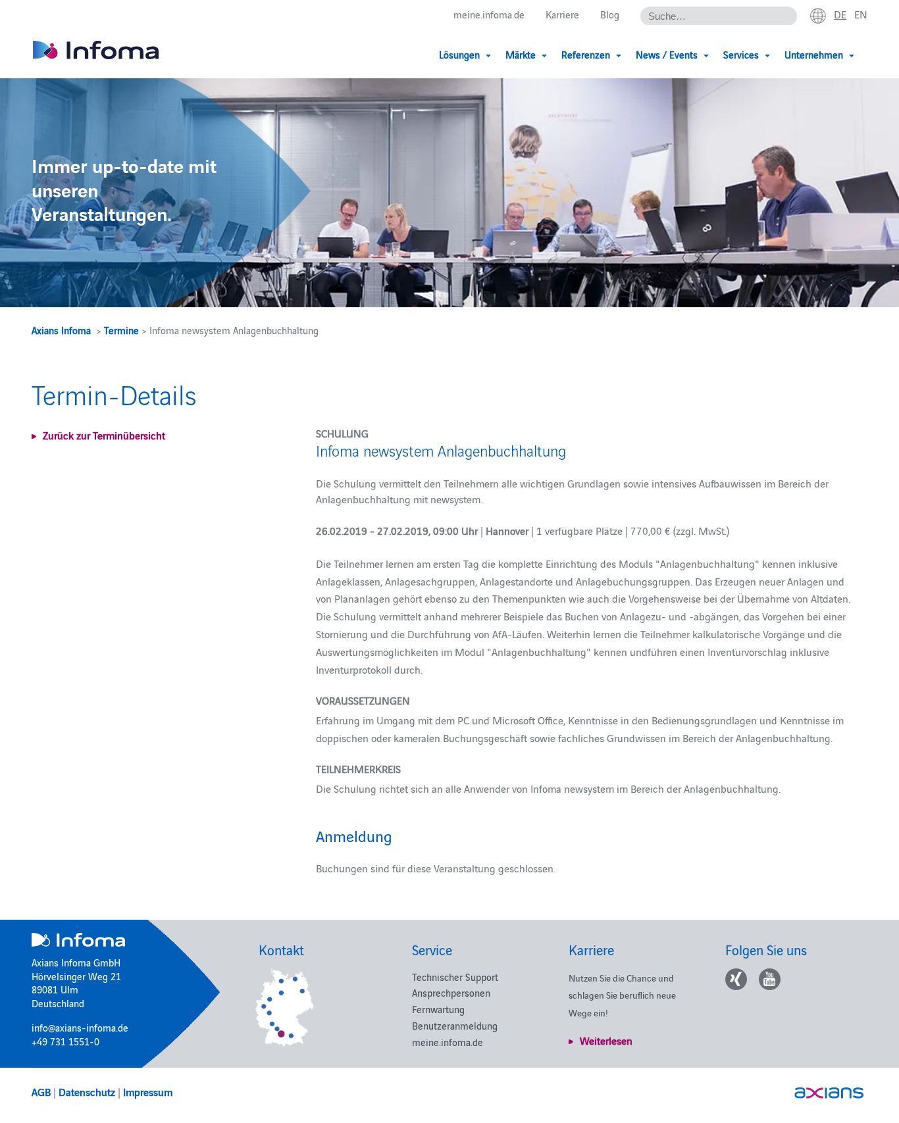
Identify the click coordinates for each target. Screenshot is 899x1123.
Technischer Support (455, 977)
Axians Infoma (61, 330)
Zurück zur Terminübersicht (104, 435)
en (860, 14)
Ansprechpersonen (451, 992)
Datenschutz (87, 1091)
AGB (41, 1091)
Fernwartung (438, 1009)
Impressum (147, 1091)
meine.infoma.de (489, 14)
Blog (609, 14)
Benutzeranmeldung (455, 1025)
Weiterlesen (606, 1040)
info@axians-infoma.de (80, 1027)
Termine (121, 330)
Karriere (562, 14)
